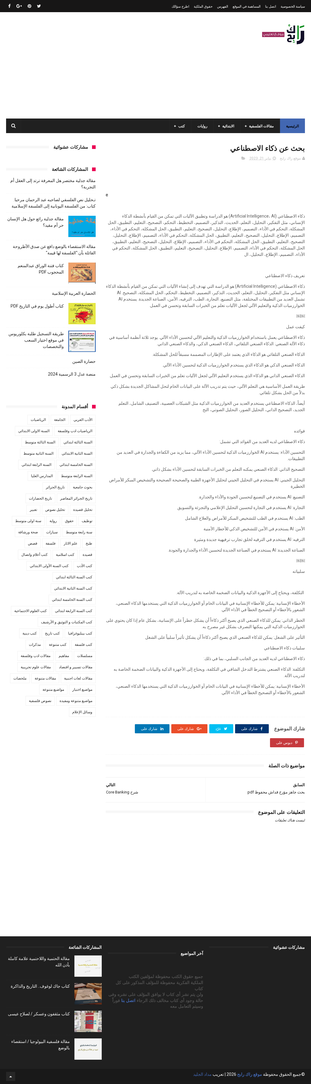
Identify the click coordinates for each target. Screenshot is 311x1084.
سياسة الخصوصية (293, 7)
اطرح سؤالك (180, 7)
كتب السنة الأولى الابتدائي (49, 566)
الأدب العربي (82, 420)
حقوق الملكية (203, 7)
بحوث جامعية (82, 487)
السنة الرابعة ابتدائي (36, 465)
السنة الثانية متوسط (38, 453)
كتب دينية (29, 633)
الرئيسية (292, 126)
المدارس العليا (42, 476)
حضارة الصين (84, 361)
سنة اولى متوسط (28, 521)
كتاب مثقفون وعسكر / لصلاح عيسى (39, 1013)
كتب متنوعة (58, 644)
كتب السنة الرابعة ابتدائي (73, 611)
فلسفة (51, 543)
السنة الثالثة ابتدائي (77, 442)
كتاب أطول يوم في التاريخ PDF (37, 306)
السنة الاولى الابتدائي (34, 431)
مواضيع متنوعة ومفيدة (76, 701)
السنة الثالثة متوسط (40, 442)
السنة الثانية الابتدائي (77, 453)
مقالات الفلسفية (261, 126)
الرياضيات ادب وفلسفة (75, 431)
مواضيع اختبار (82, 689)
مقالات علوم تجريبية (36, 667)
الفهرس (222, 7)
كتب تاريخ (52, 633)
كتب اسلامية (65, 554)
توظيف (87, 521)
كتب (181, 126)
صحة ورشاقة (28, 532)
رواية (53, 521)
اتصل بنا (270, 7)
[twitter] (39, 6)
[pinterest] (29, 6)
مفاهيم (64, 656)
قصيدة (87, 554)
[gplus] (19, 6)
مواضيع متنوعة (53, 689)
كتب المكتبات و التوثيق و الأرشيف (66, 622)
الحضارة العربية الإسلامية (74, 293)
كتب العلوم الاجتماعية (30, 611)
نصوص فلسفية (40, 701)
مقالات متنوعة (45, 678)
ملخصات (19, 678)
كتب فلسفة (83, 644)
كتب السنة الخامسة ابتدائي (72, 599)
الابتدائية (228, 126)
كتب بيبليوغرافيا (80, 633)
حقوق (69, 521)
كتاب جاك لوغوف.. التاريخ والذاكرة (40, 986)
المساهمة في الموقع (247, 7)
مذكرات (35, 644)
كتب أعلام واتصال (34, 554)
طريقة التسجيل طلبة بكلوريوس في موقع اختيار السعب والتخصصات (36, 340)
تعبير (33, 510)
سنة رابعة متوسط (79, 532)
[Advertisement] (116, 65)
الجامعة (59, 420)
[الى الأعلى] (10, 1076)
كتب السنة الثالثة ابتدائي (74, 577)
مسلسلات (84, 656)
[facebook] (9, 6)
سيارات (52, 532)
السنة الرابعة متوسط (76, 476)
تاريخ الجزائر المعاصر (76, 498)
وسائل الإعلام (82, 712)
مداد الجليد (202, 1074)
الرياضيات (38, 420)
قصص (32, 543)
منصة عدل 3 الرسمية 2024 (72, 374)
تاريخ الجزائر (55, 487)
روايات (202, 126)
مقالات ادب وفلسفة (35, 656)
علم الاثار (70, 543)
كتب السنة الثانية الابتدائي (73, 588)
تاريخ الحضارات (40, 498)
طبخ (89, 543)
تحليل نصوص (55, 510)
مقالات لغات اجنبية (78, 678)
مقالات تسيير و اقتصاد (75, 667)
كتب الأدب (84, 566)
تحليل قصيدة (82, 510)
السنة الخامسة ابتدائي (76, 465)
